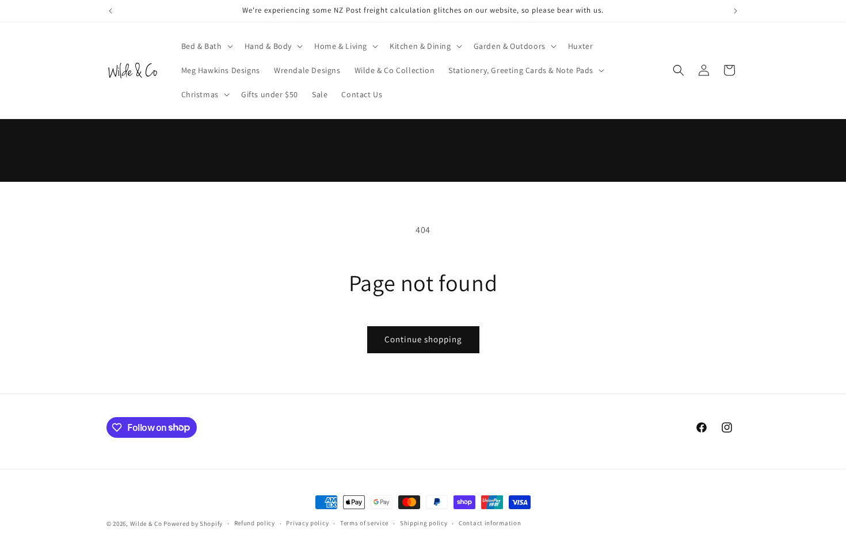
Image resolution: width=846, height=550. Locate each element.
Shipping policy (424, 523)
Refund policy (254, 523)
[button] (206, 46)
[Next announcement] (735, 11)
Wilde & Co (146, 524)
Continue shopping (423, 339)
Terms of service (364, 523)
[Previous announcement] (110, 11)
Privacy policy (307, 523)
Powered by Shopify (193, 524)
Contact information (490, 523)
